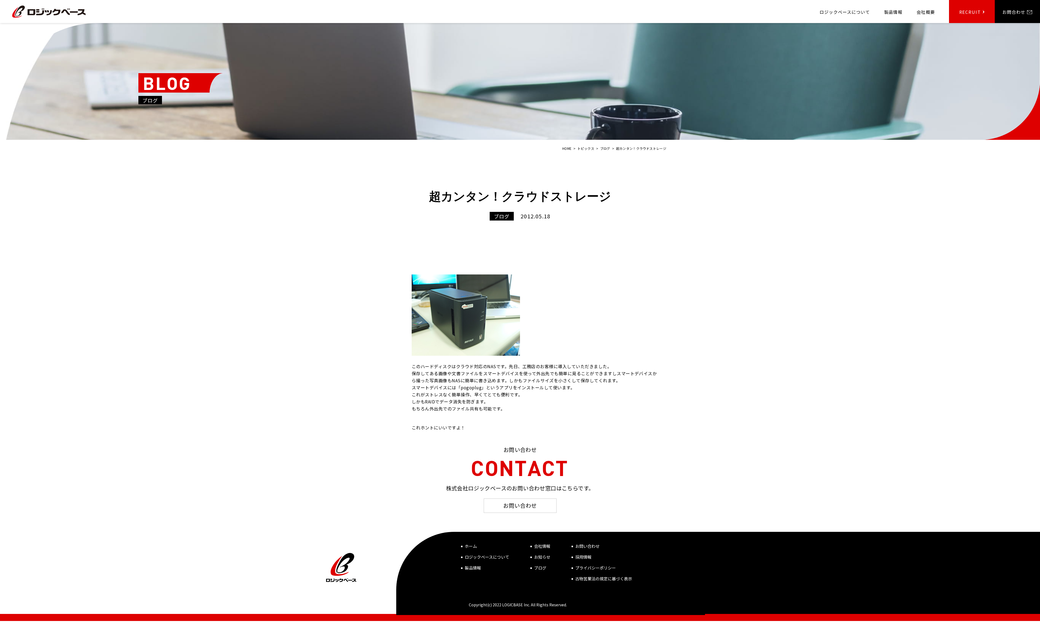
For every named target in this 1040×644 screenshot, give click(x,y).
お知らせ (542, 557)
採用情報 (583, 557)
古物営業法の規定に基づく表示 (603, 578)
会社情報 (542, 546)
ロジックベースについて (487, 557)
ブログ (540, 568)
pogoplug (471, 387)
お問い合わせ (520, 505)
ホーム (471, 546)
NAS (491, 366)
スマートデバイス (501, 373)
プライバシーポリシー (595, 568)
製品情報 (473, 568)
